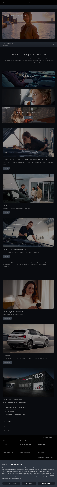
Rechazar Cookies (11, 483)
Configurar (29, 483)
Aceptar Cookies (46, 483)
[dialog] (28, 473)
